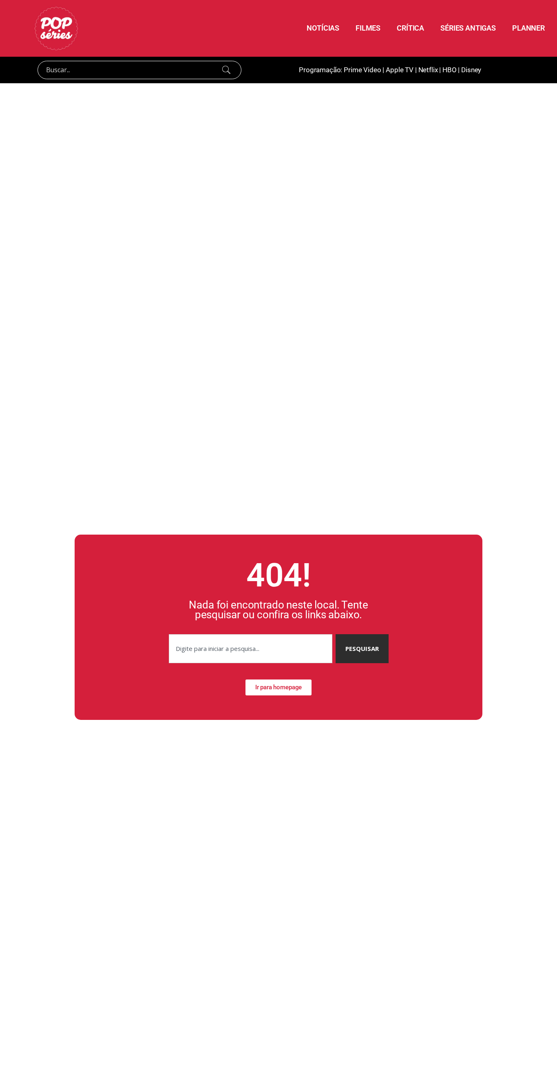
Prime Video (362, 70)
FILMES (368, 28)
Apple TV (399, 70)
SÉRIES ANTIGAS (468, 28)
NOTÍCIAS (323, 28)
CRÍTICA (410, 28)
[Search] (226, 69)
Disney (471, 70)
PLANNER (528, 28)
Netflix (428, 70)
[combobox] (250, 648)
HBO (449, 70)
